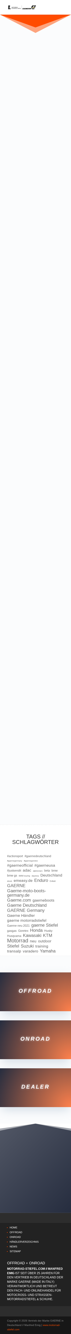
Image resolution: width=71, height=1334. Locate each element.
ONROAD (15, 1237)
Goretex (23, 930)
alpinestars (38, 871)
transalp (14, 951)
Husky (48, 930)
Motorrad (17, 940)
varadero (30, 951)
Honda (36, 930)
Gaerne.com (19, 900)
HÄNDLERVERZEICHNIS (24, 1241)
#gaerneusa (44, 865)
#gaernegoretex (31, 861)
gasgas (12, 930)
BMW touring (24, 876)
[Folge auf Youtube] (54, 1195)
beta (47, 870)
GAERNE (16, 885)
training (41, 946)
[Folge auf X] (26, 1195)
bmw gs (12, 875)
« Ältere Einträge (28, 807)
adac (27, 870)
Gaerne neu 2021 (18, 925)
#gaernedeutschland (38, 856)
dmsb (9, 881)
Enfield (53, 881)
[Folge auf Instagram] (35, 1195)
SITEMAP (15, 1251)
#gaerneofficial (20, 865)
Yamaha (48, 951)
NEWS (13, 1246)
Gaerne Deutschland (27, 905)
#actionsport (15, 856)
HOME (13, 1227)
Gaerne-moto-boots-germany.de (26, 893)
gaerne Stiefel (44, 925)
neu (33, 941)
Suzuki (27, 946)
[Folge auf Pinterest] (44, 1195)
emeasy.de (23, 880)
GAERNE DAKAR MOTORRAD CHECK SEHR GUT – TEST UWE (34, 218)
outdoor (44, 941)
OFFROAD (16, 1232)
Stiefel (13, 946)
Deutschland (51, 875)
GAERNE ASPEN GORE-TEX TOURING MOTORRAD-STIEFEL (33, 771)
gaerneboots (43, 900)
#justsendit (14, 870)
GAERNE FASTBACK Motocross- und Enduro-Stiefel (34, 608)
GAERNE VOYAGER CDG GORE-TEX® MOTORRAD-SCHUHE (31, 690)
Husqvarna (14, 935)
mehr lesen (17, 157)
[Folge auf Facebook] (17, 1195)
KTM (47, 935)
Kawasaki (32, 935)
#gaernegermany (14, 861)
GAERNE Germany (26, 910)
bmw (55, 870)
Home (33, 1181)
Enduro (41, 880)
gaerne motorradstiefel (26, 920)
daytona (35, 876)
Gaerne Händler (21, 915)
